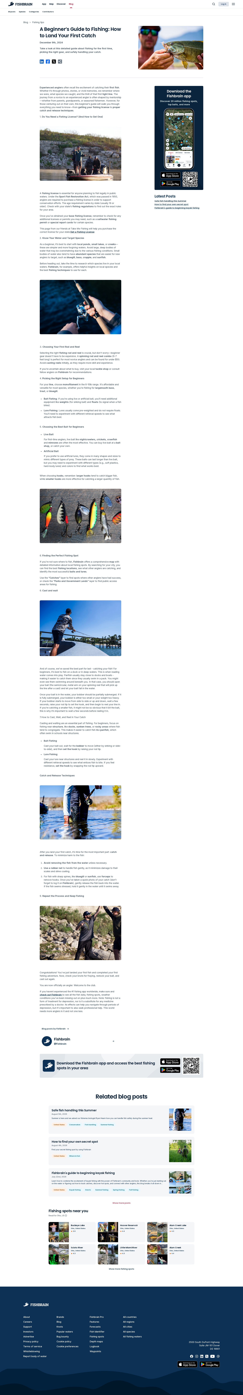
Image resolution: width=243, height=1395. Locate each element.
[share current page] (60, 62)
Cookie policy (64, 1341)
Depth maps (96, 1341)
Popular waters (65, 1331)
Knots (60, 1326)
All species (129, 1331)
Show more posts (121, 1203)
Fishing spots (97, 1336)
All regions (128, 1321)
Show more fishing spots (121, 1269)
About (26, 1317)
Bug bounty (63, 1336)
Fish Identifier (97, 1331)
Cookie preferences (67, 1346)
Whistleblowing (31, 1351)
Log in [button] (223, 4)
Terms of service (32, 1346)
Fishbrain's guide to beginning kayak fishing (177, 207)
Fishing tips (38, 22)
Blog (25, 22)
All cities (127, 1326)
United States (59, 1125)
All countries (130, 1317)
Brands (60, 1317)
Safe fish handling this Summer (170, 201)
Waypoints (95, 1351)
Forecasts (95, 1326)
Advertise (28, 1336)
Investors (28, 1331)
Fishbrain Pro (97, 1317)
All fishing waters (132, 1336)
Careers (27, 1321)
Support (27, 1326)
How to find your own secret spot (171, 204)
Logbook (94, 1346)
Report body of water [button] (35, 1356)
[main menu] (233, 4)
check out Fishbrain (51, 994)
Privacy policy (30, 1341)
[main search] (213, 4)
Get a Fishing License (82, 232)
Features (94, 1321)
